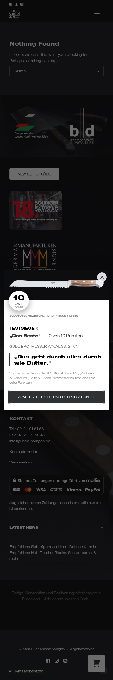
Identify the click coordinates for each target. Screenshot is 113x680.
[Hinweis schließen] (102, 277)
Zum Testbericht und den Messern (53, 397)
